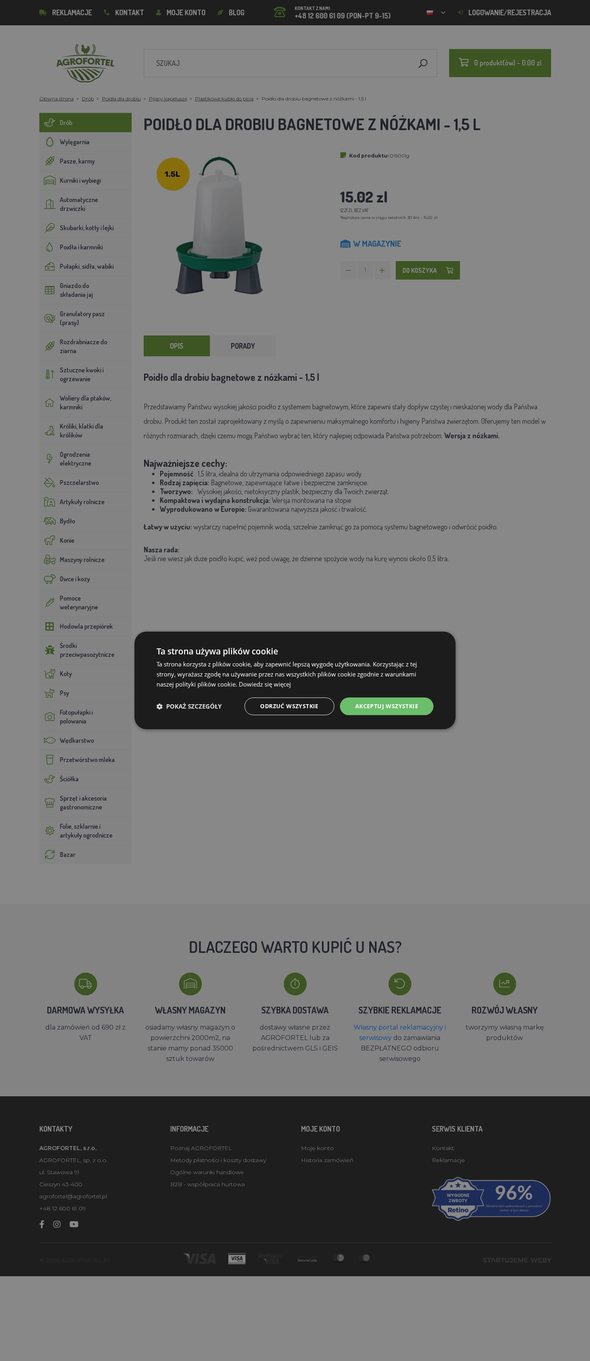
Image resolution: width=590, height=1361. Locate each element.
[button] (189, 706)
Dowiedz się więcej (265, 684)
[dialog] (295, 680)
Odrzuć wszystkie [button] (289, 706)
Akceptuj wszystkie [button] (386, 706)
